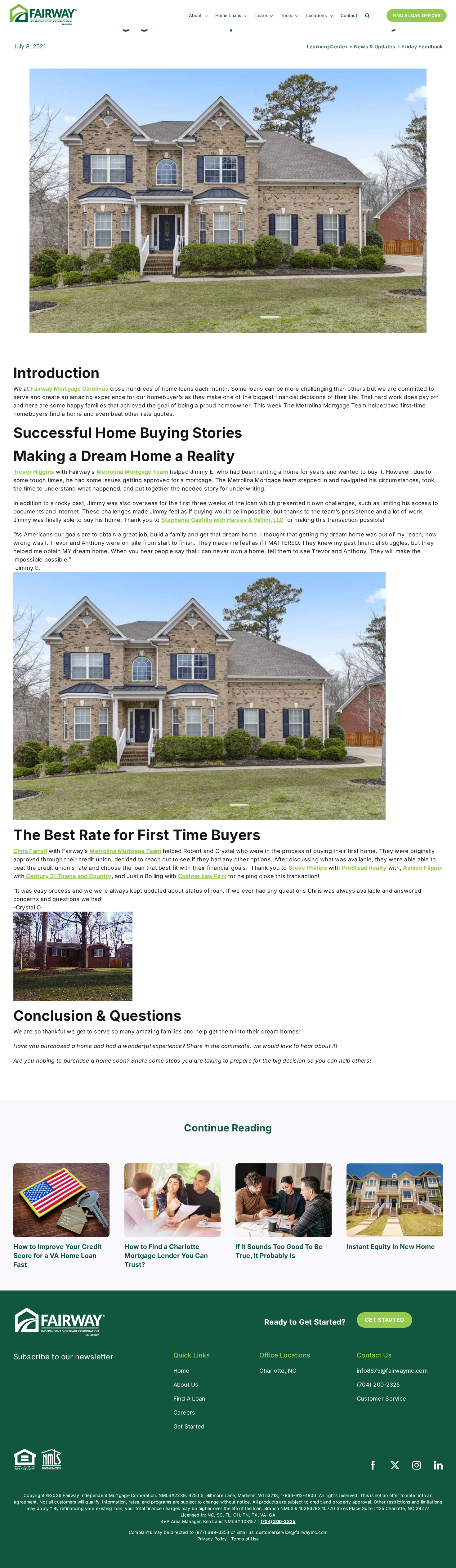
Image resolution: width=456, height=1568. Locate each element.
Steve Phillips (307, 867)
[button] (367, 15)
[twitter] (395, 1465)
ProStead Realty (364, 867)
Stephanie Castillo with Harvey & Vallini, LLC (222, 520)
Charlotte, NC (278, 1370)
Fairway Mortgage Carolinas (69, 388)
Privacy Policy (212, 1538)
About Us (186, 1384)
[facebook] (373, 1465)
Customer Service (381, 1398)
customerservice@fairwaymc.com (291, 1532)
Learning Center (327, 46)
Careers (184, 1412)
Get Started (189, 1426)
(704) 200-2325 (378, 1384)
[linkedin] (438, 1465)
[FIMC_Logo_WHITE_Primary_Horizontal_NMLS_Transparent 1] (59, 1308)
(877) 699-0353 (212, 1532)
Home (181, 1370)
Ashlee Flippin (423, 867)
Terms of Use (245, 1538)
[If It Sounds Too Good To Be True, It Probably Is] (283, 1166)
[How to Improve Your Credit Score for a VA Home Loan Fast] (61, 1166)
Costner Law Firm (202, 876)
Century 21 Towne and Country (68, 876)
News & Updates (375, 46)
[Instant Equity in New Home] (394, 1166)
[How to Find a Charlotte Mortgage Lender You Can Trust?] (172, 1166)
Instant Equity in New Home (390, 1246)
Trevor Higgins (33, 472)
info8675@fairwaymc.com (392, 1370)
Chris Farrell (30, 851)
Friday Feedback (422, 46)
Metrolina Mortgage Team (132, 472)
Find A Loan (189, 1398)
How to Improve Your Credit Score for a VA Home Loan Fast (57, 1255)
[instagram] (416, 1465)
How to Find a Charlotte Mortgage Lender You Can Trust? (166, 1255)
